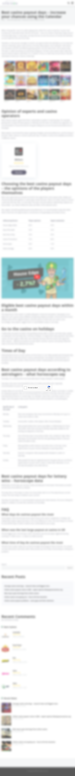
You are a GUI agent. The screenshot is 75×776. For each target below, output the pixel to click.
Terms (50, 390)
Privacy (47, 390)
